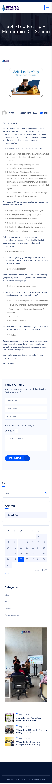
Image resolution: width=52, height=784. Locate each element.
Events (8, 608)
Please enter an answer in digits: (20, 425)
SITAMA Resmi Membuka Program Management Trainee (31, 731)
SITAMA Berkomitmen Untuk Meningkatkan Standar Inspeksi (30, 743)
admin (11, 113)
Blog (46, 113)
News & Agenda (12, 615)
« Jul (7, 573)
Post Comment (14, 458)
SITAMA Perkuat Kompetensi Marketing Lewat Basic (29, 719)
